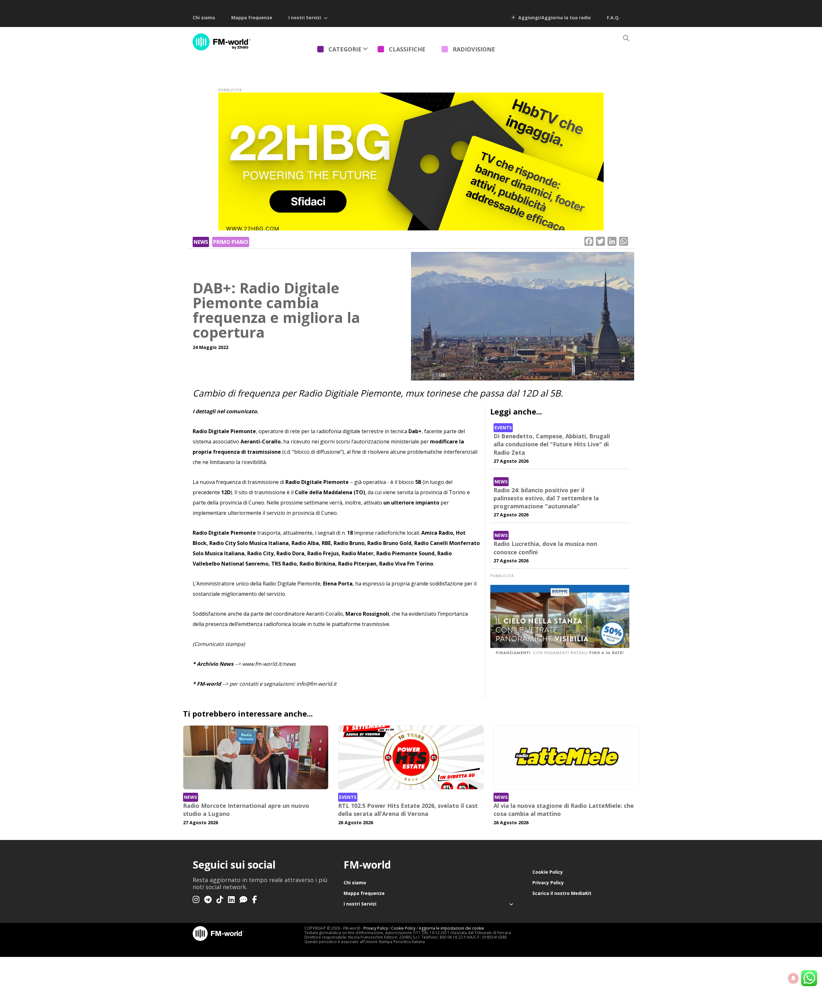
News (201, 242)
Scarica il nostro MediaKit (561, 893)
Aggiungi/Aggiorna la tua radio (554, 17)
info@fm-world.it (316, 683)
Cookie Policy (547, 872)
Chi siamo (204, 17)
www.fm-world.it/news (269, 663)
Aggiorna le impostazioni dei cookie (451, 928)
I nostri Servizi (304, 17)
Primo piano (230, 242)
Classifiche (407, 49)
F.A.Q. (613, 17)
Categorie (345, 49)
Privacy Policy (548, 882)
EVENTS (503, 427)
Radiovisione (474, 49)
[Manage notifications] (793, 978)
